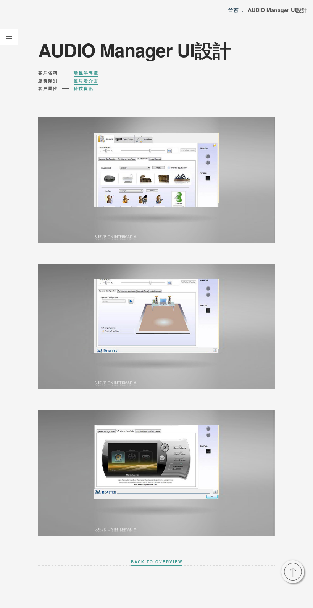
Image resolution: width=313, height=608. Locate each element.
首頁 (233, 10)
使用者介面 (86, 81)
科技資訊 (84, 88)
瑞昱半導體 (86, 73)
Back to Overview (156, 562)
